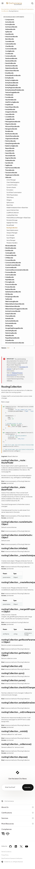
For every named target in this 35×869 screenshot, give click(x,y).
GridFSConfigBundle (12, 102)
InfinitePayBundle (11, 330)
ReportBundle (9, 148)
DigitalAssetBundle (11, 68)
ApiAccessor (10, 202)
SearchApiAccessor (12, 230)
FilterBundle (9, 95)
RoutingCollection (12, 227)
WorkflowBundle (10, 248)
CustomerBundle (10, 267)
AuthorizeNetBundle (11, 321)
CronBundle (9, 53)
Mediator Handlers (12, 243)
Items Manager (11, 240)
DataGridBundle (10, 63)
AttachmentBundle (11, 36)
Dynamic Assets (11, 187)
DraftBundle (9, 250)
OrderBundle (9, 277)
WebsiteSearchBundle (12, 306)
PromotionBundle (11, 284)
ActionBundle (9, 22)
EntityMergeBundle (11, 85)
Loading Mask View (12, 215)
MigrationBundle (10, 124)
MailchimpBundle (11, 333)
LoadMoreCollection (13, 212)
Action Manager (11, 180)
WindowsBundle (10, 245)
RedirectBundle (10, 289)
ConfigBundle (9, 51)
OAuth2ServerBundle (12, 136)
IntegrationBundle (11, 112)
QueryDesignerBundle (12, 143)
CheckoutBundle (10, 255)
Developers (13, 9)
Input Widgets (11, 238)
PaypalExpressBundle (12, 338)
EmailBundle (9, 73)
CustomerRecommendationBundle (16, 270)
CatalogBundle (10, 253)
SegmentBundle (10, 158)
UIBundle (8, 177)
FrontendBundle (10, 272)
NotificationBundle (11, 133)
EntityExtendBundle (11, 82)
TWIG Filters (10, 197)
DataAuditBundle (11, 61)
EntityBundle (9, 78)
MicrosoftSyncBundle (12, 126)
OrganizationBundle (11, 138)
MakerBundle (9, 335)
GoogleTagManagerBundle (14, 328)
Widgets (9, 200)
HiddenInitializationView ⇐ (17, 207)
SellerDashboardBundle (13, 292)
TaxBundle (8, 299)
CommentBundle (11, 48)
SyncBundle (9, 163)
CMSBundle (9, 258)
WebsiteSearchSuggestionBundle (16, 309)
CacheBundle (9, 41)
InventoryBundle (10, 275)
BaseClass (10, 205)
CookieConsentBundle (12, 265)
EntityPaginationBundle (13, 87)
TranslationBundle (11, 172)
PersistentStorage (12, 220)
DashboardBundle (11, 58)
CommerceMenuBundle (13, 262)
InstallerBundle (10, 109)
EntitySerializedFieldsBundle (14, 90)
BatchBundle (9, 39)
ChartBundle (9, 46)
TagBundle (8, 165)
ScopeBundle (9, 150)
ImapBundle (9, 104)
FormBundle (9, 97)
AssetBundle (9, 34)
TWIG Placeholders (12, 195)
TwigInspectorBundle (12, 175)
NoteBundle (9, 131)
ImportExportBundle (12, 107)
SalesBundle (9, 318)
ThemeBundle (9, 170)
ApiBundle (8, 31)
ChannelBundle (10, 316)
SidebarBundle (10, 160)
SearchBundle (9, 153)
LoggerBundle (10, 119)
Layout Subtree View (13, 210)
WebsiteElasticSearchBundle (14, 304)
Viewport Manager (12, 233)
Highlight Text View (12, 222)
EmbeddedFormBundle (13, 75)
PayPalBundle (9, 279)
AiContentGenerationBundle (14, 343)
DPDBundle (9, 326)
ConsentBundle (10, 260)
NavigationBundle (11, 129)
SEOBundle (9, 294)
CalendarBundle (10, 44)
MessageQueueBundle (12, 121)
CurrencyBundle (10, 56)
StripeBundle (9, 340)
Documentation (5, 9)
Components (9, 19)
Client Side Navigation (13, 182)
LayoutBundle (9, 114)
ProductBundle (10, 287)
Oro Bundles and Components (25, 9)
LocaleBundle (9, 116)
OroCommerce (9, 801)
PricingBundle (9, 282)
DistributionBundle (11, 65)
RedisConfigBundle (11, 146)
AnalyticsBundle (10, 313)
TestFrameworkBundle (12, 167)
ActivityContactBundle (12, 311)
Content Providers (12, 185)
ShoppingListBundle (12, 296)
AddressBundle (10, 29)
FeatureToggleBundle (12, 92)
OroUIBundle (4, 11)
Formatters (10, 190)
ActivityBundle (10, 24)
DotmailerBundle (10, 323)
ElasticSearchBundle (12, 70)
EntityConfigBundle (11, 80)
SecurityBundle (10, 155)
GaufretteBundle (10, 99)
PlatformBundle (10, 141)
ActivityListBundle (11, 27)
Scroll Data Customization (14, 192)
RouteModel (10, 225)
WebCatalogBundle (11, 301)
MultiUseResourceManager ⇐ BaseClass (18, 217)
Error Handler (10, 235)
